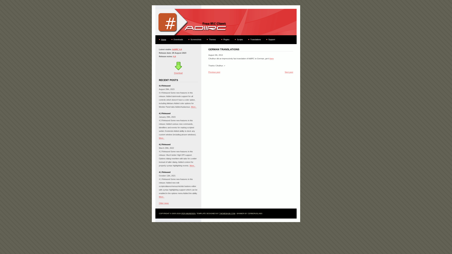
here (272, 59)
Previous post (214, 72)
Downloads (178, 39)
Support (271, 39)
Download (178, 73)
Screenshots (196, 39)
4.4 (174, 56)
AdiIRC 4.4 (177, 49)
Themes (212, 39)
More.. (194, 107)
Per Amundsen (188, 213)
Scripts (240, 39)
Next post (289, 72)
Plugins (226, 39)
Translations (255, 39)
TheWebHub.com (227, 213)
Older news (164, 203)
